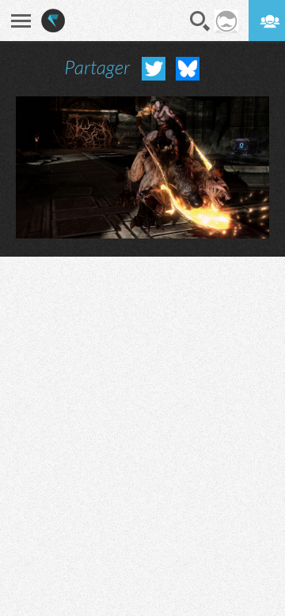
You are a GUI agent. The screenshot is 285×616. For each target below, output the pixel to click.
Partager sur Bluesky (188, 69)
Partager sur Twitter (153, 69)
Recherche (200, 21)
